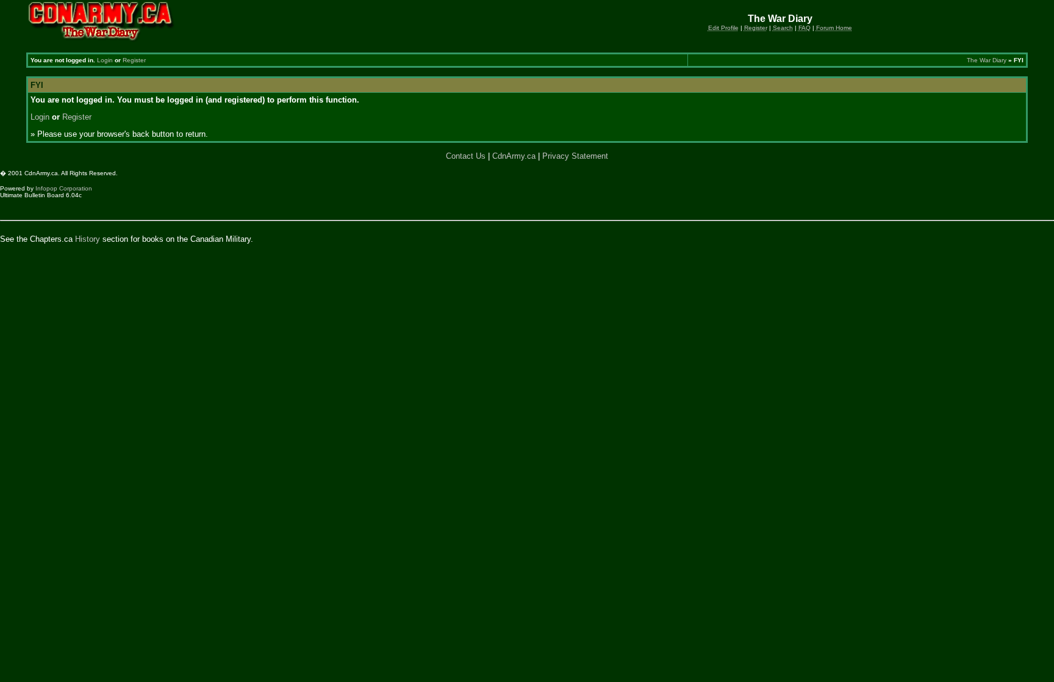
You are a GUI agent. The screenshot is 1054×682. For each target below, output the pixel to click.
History (87, 239)
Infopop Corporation (63, 188)
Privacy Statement (575, 156)
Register (134, 60)
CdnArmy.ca (514, 156)
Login (105, 60)
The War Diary (986, 60)
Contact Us (466, 156)
